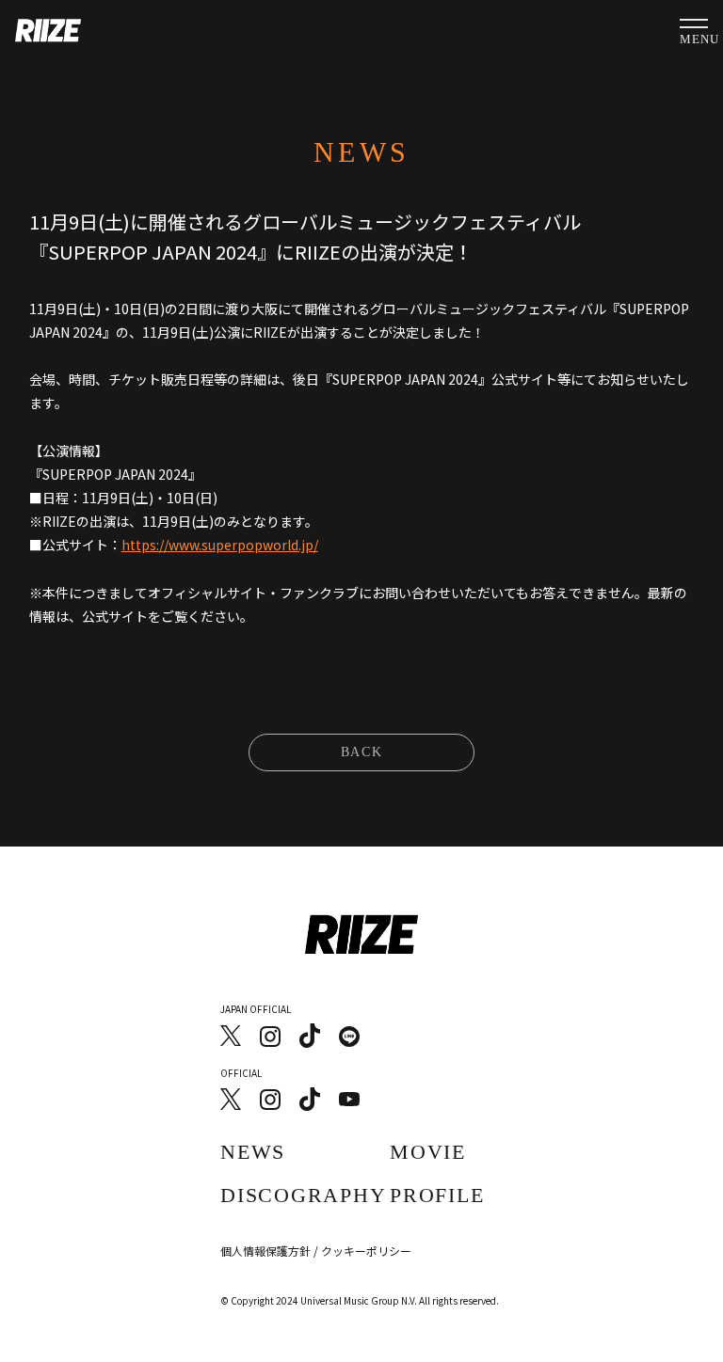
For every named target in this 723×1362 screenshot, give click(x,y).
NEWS (252, 1152)
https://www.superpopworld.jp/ (219, 544)
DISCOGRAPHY (303, 1195)
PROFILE (437, 1195)
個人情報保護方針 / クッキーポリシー (315, 1251)
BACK (362, 752)
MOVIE (428, 1152)
